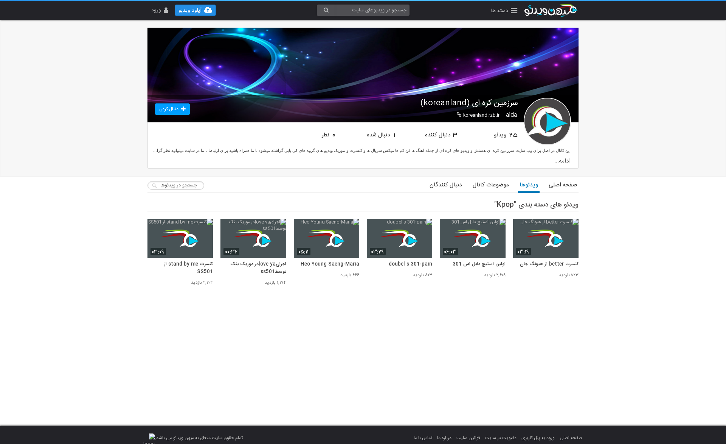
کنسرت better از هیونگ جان (549, 264)
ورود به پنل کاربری (538, 438)
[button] (504, 11)
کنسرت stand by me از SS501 (188, 268)
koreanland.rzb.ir (481, 115)
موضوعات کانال (491, 185)
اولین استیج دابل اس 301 (479, 264)
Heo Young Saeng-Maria (330, 264)
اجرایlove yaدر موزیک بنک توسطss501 (258, 268)
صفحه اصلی (563, 185)
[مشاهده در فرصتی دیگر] (569, 229)
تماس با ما (423, 438)
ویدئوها (529, 185)
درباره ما (444, 438)
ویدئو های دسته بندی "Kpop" (536, 205)
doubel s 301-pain (410, 264)
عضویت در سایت (501, 438)
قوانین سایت (468, 438)
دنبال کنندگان (446, 185)
